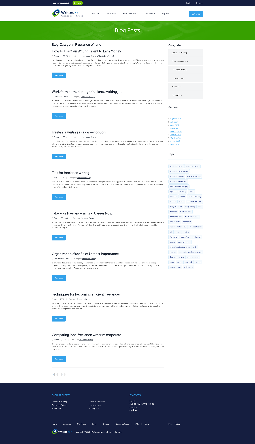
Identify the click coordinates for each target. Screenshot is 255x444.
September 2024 (176, 119)
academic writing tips (178, 181)
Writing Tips (111, 56)
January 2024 (175, 135)
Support (165, 13)
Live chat (77, 3)
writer (179, 262)
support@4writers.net (141, 403)
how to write (175, 222)
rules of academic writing (180, 247)
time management (177, 257)
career (182, 197)
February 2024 (176, 132)
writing (198, 262)
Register (199, 3)
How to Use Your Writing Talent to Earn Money (86, 51)
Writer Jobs (101, 56)
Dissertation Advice (180, 61)
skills (194, 247)
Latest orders (149, 13)
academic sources (177, 176)
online (177, 232)
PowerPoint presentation (179, 237)
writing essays (175, 267)
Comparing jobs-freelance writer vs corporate (86, 335)
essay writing (190, 207)
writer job (188, 262)
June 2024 (174, 125)
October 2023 (175, 138)
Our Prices (111, 13)
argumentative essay (178, 192)
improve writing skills (178, 227)
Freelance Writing (89, 56)
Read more (59, 75)
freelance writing (192, 217)
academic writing (194, 176)
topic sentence (193, 257)
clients (181, 202)
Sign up (106, 424)
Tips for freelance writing (70, 173)
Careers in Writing (179, 53)
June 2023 (174, 144)
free (199, 207)
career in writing (194, 197)
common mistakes (194, 202)
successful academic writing (190, 252)
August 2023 (175, 141)
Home (54, 424)
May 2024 (174, 128)
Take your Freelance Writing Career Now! (82, 213)
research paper (184, 242)
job (171, 232)
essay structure (176, 207)
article (191, 192)
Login (188, 3)
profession (197, 237)
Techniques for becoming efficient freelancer (86, 294)
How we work (129, 13)
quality (172, 242)
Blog (147, 424)
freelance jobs (185, 212)
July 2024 (174, 122)
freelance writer (176, 217)
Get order (196, 14)
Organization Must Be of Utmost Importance (85, 254)
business (173, 197)
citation (173, 202)
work (172, 262)
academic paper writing (179, 171)
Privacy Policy (174, 424)
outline (186, 232)
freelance (173, 212)
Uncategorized (178, 78)
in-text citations (196, 227)
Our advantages (122, 424)
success (173, 252)
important (187, 222)
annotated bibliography (179, 186)
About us (95, 13)
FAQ (137, 424)
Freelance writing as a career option (79, 132)
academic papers (192, 166)
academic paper (176, 166)
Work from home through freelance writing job (87, 92)
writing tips (188, 267)
